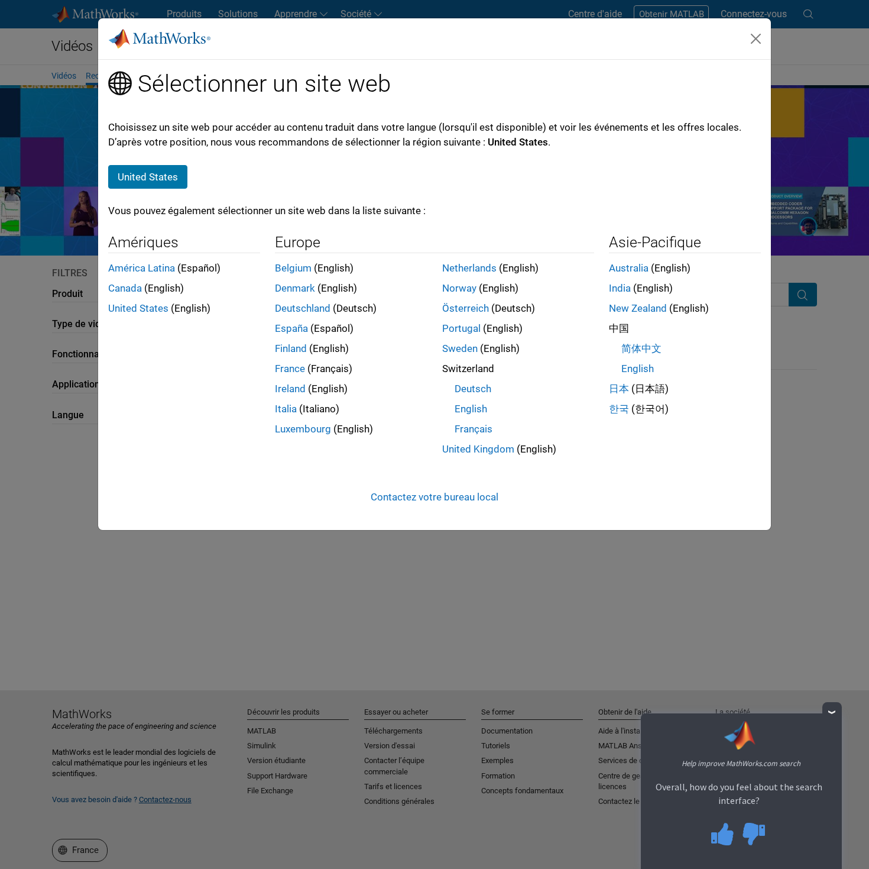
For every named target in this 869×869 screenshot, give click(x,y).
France (290, 368)
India (620, 288)
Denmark (295, 288)
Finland (291, 348)
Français (473, 429)
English (471, 409)
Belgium (293, 268)
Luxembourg (303, 429)
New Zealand (638, 308)
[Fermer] (756, 38)
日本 (619, 389)
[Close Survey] (832, 712)
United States (138, 308)
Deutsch (473, 389)
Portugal (461, 328)
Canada (125, 288)
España (291, 328)
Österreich (465, 308)
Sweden (460, 348)
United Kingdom (478, 449)
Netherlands (469, 268)
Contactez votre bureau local (434, 497)
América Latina (141, 268)
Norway (459, 288)
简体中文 (641, 348)
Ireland (290, 389)
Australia (628, 268)
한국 (619, 409)
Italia (286, 409)
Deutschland (302, 308)
